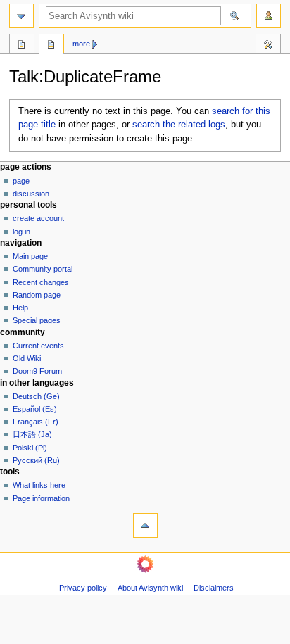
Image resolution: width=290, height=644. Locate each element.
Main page (30, 256)
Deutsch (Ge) (36, 396)
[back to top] (145, 525)
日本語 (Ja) (32, 434)
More (81, 43)
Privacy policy (83, 587)
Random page (37, 295)
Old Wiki (27, 358)
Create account (38, 218)
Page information (41, 498)
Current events (38, 345)
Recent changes (41, 282)
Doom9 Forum (37, 371)
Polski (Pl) (30, 447)
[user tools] (268, 16)
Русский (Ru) (36, 460)
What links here (39, 485)
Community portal (42, 269)
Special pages (37, 320)
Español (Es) (35, 409)
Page (21, 181)
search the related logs (178, 125)
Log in (21, 231)
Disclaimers (214, 587)
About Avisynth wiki (150, 587)
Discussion (31, 193)
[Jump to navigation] (21, 16)
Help (20, 307)
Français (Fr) (35, 421)
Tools (268, 45)
